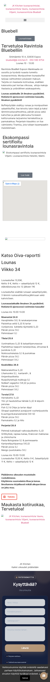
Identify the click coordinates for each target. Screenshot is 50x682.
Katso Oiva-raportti (20, 255)
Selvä (25, 678)
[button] (25, 20)
